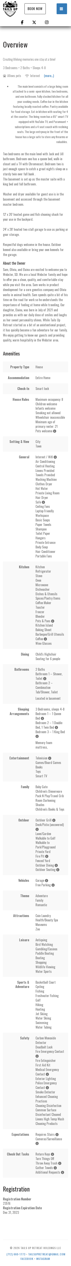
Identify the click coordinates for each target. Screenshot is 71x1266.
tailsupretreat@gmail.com (46, 1254)
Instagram (43, 1259)
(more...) (49, 75)
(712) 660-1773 (16, 1254)
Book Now (35, 8)
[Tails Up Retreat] (16, 9)
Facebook (27, 1259)
